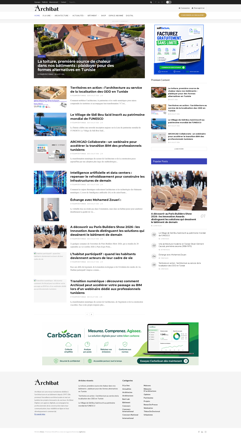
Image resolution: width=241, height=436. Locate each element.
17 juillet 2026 (93, 184)
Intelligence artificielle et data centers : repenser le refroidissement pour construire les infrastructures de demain (107, 176)
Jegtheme (82, 432)
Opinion (147, 394)
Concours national (130, 415)
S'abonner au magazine (192, 15)
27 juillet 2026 (93, 122)
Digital (129, 16)
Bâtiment (92, 16)
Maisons (147, 385)
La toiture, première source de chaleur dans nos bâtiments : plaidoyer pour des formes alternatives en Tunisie (76, 65)
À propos (37, 2)
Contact (63, 2)
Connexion (185, 8)
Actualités (78, 16)
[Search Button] (150, 2)
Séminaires (148, 408)
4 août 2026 (60, 74)
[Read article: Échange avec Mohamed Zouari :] (50, 209)
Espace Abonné (116, 16)
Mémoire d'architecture (150, 390)
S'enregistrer (199, 8)
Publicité (45, 2)
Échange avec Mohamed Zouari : (95, 200)
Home (37, 16)
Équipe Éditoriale (46, 74)
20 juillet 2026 (93, 204)
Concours (126, 406)
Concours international (128, 410)
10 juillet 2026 (93, 262)
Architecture (61, 16)
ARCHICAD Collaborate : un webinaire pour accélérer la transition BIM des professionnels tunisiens (105, 145)
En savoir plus (40, 414)
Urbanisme (148, 415)
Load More (179, 149)
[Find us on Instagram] (162, 2)
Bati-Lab (126, 399)
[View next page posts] (91, 314)
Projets (147, 401)
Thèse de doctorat (152, 411)
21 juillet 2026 (93, 153)
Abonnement (53, 2)
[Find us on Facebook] (155, 2)
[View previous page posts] (87, 314)
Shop (103, 16)
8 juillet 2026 (93, 297)
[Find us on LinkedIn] (159, 2)
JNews (42, 432)
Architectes (127, 392)
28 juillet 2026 (93, 95)
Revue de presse (151, 404)
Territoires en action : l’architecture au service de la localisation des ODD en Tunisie (187, 108)
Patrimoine (148, 398)
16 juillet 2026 (93, 239)
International (128, 418)
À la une (47, 16)
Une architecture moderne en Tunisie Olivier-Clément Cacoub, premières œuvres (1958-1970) (181, 245)
